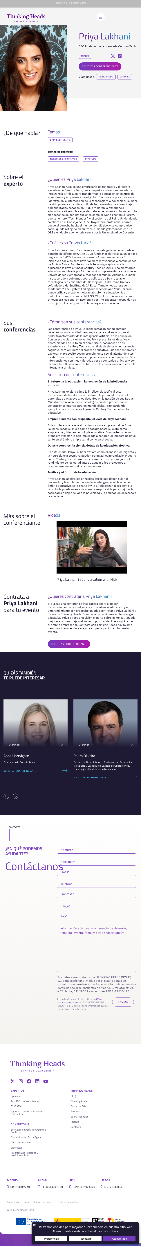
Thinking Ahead (79, 1101)
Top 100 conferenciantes (25, 1101)
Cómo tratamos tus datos (38, 1202)
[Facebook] (29, 1081)
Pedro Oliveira (14, 756)
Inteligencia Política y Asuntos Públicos (28, 1131)
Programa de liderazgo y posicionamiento (24, 1154)
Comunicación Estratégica (26, 1137)
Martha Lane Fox (86, 756)
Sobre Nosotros (79, 1116)
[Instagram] (21, 1081)
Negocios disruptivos (63, 158)
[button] (6, 796)
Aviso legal (13, 1202)
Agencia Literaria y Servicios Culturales (27, 1113)
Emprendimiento (60, 139)
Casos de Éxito (78, 1106)
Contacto (75, 1127)
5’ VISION (17, 1106)
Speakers (16, 1096)
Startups (90, 158)
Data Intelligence (21, 1142)
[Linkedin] (37, 1081)
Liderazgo (16, 1147)
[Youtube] (45, 1081)
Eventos (75, 1111)
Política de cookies (68, 1202)
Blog (73, 1096)
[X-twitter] (12, 1081)
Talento (74, 1121)
